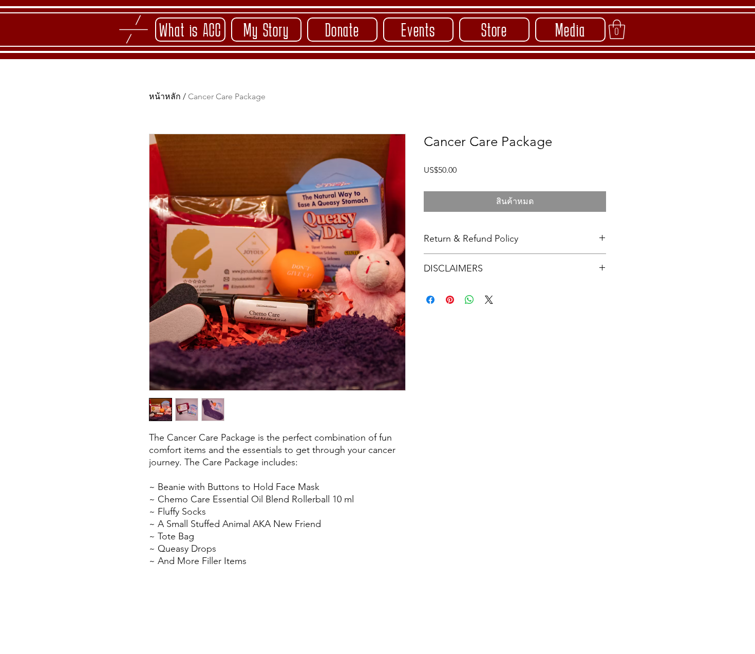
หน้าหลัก (165, 96)
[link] (617, 29)
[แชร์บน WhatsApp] (469, 300)
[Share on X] (489, 300)
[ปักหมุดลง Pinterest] (450, 300)
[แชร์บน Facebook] (430, 300)
